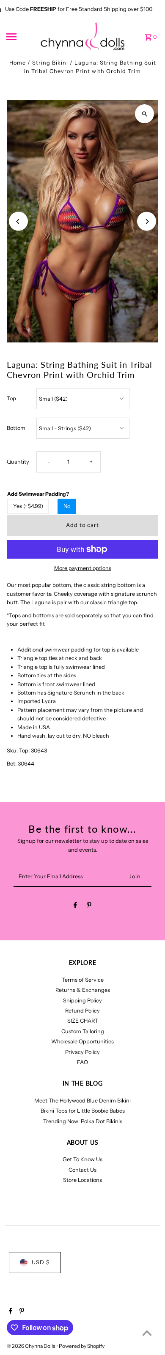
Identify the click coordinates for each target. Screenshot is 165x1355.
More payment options (82, 568)
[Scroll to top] (147, 1332)
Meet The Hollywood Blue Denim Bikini (82, 1100)
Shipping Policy (82, 1000)
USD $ (41, 1262)
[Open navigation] (20, 36)
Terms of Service (83, 980)
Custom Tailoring (82, 1031)
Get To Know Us (82, 1159)
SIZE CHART (82, 1021)
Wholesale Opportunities (82, 1041)
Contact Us (82, 1170)
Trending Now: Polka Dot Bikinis (82, 1121)
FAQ (82, 1062)
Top (11, 398)
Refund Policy (82, 1010)
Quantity (18, 462)
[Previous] (18, 221)
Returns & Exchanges (82, 990)
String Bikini (50, 63)
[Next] (146, 221)
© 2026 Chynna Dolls (31, 1346)
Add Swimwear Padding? (38, 494)
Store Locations (82, 1180)
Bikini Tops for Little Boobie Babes (83, 1111)
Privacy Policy (82, 1052)
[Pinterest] (89, 906)
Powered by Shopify (81, 1346)
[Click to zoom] (144, 113)
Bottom (16, 428)
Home (17, 63)
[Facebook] (75, 906)
